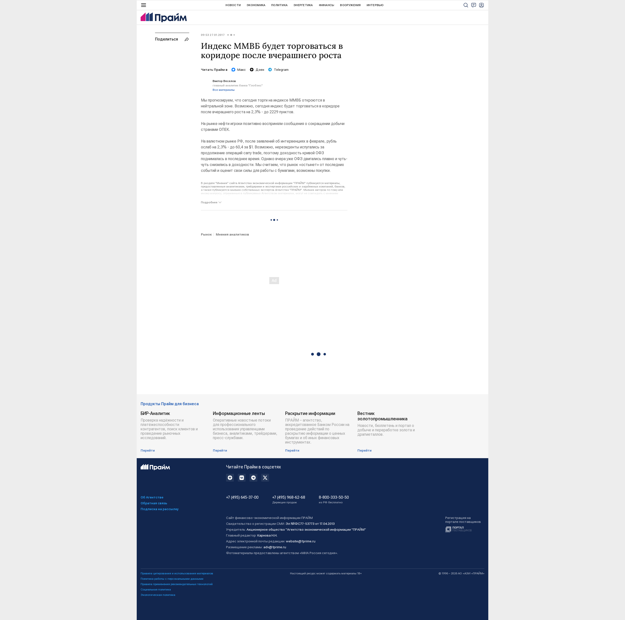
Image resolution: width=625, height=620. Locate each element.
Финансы (326, 5)
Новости (233, 5)
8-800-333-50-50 (334, 499)
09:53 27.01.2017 (213, 35)
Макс (241, 70)
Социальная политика (156, 589)
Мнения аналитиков (232, 234)
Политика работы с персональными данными (172, 578)
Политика (279, 5)
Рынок (206, 234)
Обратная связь (154, 503)
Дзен (260, 70)
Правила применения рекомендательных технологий (177, 584)
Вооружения (350, 5)
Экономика (256, 5)
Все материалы (224, 90)
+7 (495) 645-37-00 (242, 497)
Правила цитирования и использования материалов (177, 573)
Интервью (375, 5)
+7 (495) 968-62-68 (288, 499)
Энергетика (303, 5)
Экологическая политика (158, 595)
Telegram (281, 70)
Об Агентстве (152, 497)
